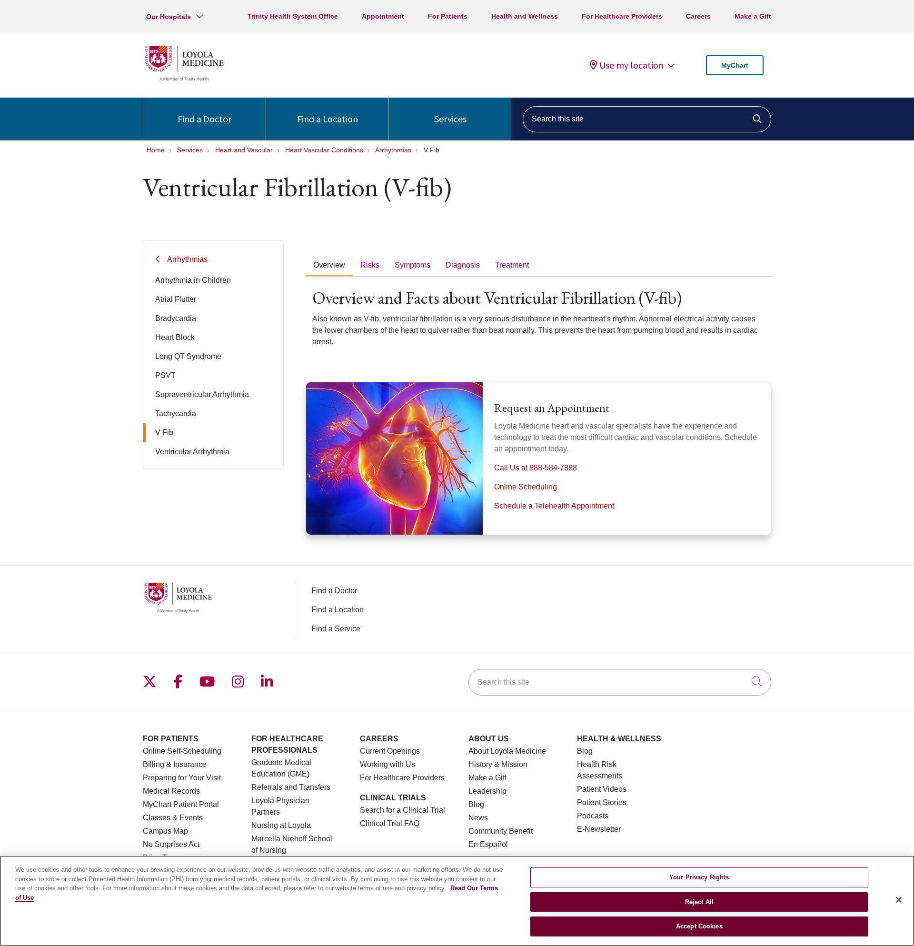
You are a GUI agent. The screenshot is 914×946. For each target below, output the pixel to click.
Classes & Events (173, 818)
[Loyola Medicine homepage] (184, 80)
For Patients (447, 16)
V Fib (164, 432)
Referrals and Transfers (290, 787)
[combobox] (647, 119)
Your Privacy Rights (699, 877)
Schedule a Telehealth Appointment (554, 506)
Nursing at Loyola (281, 825)
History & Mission (497, 764)
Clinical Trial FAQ (389, 823)
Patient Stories (601, 802)
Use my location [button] (631, 65)
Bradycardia (175, 318)
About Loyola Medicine (507, 751)
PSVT (165, 375)
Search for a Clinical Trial (402, 810)
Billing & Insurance (175, 764)
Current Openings (390, 751)
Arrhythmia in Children (193, 280)
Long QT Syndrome (188, 356)
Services (450, 119)
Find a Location (327, 119)
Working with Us (387, 764)
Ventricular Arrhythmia (192, 452)
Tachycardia (175, 413)
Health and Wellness (524, 16)
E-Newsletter (599, 829)
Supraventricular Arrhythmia (202, 394)
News (478, 818)
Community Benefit (500, 831)
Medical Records (171, 791)
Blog (476, 804)
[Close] (898, 899)
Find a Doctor (204, 119)
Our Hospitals (168, 16)
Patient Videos (601, 789)
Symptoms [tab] (412, 265)
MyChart (734, 65)
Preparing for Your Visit (182, 778)
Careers (698, 16)
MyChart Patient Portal (181, 804)
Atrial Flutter (175, 299)
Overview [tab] (329, 265)
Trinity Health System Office (293, 16)
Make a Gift (753, 16)
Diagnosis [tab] (463, 265)
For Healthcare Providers (622, 16)
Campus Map (165, 831)
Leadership (487, 791)
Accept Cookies (699, 926)
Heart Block (175, 337)
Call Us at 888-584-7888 (535, 468)
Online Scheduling (525, 487)
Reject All (699, 902)
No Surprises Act (171, 844)
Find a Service (335, 629)
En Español (488, 844)
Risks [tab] (369, 265)
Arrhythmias (187, 259)
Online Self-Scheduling (182, 751)
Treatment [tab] (512, 265)
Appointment (383, 16)
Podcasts (592, 816)
